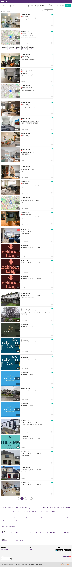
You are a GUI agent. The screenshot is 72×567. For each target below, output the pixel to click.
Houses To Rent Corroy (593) (21, 509)
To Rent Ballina (4, 540)
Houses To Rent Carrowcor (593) (63, 505)
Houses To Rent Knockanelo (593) (35, 505)
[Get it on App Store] (67, 550)
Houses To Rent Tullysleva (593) (7, 509)
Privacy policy (31, 564)
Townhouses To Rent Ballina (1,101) (63, 517)
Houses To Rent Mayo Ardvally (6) (49, 511)
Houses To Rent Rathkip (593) (48, 509)
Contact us (31, 549)
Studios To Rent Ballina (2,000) (21, 517)
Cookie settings (39, 564)
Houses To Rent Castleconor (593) (22, 505)
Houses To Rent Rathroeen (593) (49, 505)
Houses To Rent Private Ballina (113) (8, 526)
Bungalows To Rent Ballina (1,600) (35, 517)
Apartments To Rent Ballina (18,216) (8, 517)
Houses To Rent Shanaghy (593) (7, 507)
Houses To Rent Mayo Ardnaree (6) (22, 511)
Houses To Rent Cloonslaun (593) (35, 509)
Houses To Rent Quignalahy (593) (22, 507)
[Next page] (35, 498)
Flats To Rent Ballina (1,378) (48, 517)
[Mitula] (5, 1)
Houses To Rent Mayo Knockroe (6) (35, 511)
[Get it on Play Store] (59, 550)
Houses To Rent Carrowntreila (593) (63, 509)
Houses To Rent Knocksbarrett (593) (63, 507)
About (2, 550)
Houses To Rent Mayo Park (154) (8, 511)
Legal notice (17, 564)
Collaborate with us (4, 549)
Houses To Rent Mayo (20, 540)
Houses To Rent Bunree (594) (7, 505)
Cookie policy (24, 564)
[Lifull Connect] (65, 565)
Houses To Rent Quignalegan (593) (49, 507)
